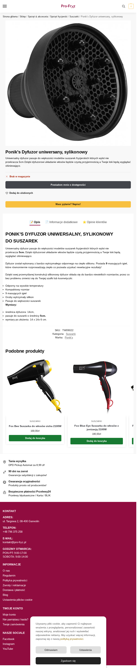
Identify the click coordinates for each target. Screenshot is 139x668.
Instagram (9, 643)
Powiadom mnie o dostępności (68, 184)
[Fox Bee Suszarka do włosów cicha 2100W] (35, 387)
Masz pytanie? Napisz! (68, 204)
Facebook (8, 639)
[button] (131, 6)
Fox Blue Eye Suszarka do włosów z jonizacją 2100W (96, 427)
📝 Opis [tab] (35, 222)
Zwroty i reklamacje (14, 585)
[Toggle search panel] (123, 6)
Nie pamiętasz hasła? (15, 619)
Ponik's (69, 337)
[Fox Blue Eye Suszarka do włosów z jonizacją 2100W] (97, 387)
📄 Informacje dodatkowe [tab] (61, 222)
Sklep (23, 16)
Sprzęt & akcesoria (38, 16)
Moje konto (9, 614)
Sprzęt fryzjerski (58, 16)
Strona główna (10, 16)
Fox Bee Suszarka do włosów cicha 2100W (35, 426)
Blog (5, 594)
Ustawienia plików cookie (17, 599)
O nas (6, 570)
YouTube (8, 648)
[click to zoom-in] (68, 83)
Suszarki (74, 16)
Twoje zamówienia (13, 624)
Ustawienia (85, 649)
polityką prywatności (71, 638)
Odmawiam (51, 649)
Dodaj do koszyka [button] (35, 438)
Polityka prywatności (15, 580)
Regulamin (9, 575)
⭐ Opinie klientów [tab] (95, 222)
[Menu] (8, 6)
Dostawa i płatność (14, 590)
